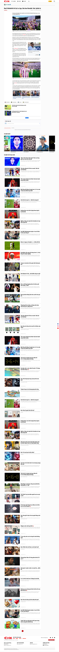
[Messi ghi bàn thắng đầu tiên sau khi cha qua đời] (12, 298)
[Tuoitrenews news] (24, 638)
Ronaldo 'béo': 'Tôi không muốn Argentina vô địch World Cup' (35, 97)
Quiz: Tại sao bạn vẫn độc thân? (27, 452)
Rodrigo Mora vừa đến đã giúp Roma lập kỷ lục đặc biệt (30, 211)
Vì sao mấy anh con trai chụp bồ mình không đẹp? (30, 537)
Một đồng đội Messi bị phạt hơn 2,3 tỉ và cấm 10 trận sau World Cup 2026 (30, 190)
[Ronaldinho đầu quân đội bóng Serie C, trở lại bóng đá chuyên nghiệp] (12, 256)
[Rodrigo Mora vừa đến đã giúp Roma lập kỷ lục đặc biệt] (12, 214)
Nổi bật (19, 1)
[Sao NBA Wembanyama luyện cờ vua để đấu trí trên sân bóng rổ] (12, 235)
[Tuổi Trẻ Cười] (54, 637)
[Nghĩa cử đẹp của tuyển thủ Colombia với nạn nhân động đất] (12, 224)
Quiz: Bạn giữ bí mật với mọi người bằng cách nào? (30, 516)
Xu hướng (14, 1)
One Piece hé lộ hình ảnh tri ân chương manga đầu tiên (30, 463)
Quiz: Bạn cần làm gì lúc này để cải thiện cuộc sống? (30, 327)
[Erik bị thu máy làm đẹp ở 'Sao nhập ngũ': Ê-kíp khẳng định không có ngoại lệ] (42, 143)
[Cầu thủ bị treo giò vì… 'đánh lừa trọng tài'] (12, 203)
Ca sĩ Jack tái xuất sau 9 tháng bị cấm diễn (30, 578)
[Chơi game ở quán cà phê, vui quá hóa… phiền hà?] (12, 571)
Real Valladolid (14, 102)
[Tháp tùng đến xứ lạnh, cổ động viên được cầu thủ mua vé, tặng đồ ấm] (12, 309)
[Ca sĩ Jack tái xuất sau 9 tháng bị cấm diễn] (12, 582)
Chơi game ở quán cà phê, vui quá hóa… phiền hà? (30, 568)
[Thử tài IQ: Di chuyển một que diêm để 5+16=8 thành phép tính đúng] (12, 477)
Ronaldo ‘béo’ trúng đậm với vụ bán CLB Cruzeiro (33, 52)
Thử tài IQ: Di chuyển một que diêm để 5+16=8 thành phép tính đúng (29, 474)
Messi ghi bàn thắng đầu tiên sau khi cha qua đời (30, 295)
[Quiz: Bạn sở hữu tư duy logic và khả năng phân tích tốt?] (29, 143)
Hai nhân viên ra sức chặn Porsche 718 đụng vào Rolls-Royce (30, 369)
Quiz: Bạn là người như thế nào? (27, 410)
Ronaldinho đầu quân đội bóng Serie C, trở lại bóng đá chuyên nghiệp (30, 253)
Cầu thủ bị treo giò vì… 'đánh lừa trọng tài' (30, 200)
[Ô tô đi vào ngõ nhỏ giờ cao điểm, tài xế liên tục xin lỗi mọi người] (12, 508)
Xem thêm (22, 631)
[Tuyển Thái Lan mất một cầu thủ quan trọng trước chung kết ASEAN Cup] (12, 624)
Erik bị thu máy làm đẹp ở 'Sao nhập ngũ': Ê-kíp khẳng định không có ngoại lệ (42, 149)
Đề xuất (24, 1)
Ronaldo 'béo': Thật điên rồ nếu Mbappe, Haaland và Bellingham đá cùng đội (17, 97)
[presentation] (4, 143)
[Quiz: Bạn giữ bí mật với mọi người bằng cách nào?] (12, 519)
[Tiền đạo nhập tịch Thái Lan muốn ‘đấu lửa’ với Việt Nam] (12, 172)
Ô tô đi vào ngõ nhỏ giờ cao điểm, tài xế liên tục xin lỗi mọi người (30, 505)
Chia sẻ (27, 117)
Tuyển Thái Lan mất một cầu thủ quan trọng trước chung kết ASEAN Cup (30, 621)
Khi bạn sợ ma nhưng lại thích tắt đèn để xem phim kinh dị (30, 589)
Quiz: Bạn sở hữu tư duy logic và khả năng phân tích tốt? (29, 150)
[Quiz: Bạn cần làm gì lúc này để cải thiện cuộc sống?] (12, 330)
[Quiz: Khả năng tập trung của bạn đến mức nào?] (12, 382)
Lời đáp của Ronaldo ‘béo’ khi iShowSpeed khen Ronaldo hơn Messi (26, 97)
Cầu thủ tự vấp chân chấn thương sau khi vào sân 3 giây (19, 106)
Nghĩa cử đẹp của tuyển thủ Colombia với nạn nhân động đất (30, 221)
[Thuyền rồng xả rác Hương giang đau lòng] (12, 393)
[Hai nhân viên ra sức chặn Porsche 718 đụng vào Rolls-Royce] (12, 372)
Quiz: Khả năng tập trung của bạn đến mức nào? (30, 379)
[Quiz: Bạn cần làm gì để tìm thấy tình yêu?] (12, 603)
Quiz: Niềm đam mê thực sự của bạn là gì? (30, 547)
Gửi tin (50, 1)
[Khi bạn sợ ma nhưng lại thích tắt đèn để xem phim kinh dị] (12, 592)
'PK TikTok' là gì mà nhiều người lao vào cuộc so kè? (30, 495)
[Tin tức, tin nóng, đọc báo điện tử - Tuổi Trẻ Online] (14, 638)
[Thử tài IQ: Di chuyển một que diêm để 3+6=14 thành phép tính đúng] (12, 361)
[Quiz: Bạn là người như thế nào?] (12, 414)
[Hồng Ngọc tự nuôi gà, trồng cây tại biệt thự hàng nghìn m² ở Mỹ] (12, 487)
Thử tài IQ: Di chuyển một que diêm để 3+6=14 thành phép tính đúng (29, 358)
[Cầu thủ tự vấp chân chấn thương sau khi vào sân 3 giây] (8, 107)
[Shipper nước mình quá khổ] (12, 529)
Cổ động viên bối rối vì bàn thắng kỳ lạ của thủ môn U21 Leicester (19, 112)
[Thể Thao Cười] (29, 5)
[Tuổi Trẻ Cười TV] (52, 637)
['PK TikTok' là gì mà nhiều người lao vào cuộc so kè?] (12, 498)
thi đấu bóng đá (26, 102)
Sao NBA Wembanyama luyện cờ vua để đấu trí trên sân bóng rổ (30, 232)
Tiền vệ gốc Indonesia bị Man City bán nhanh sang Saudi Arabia (30, 179)
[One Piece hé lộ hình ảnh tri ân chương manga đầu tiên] (12, 466)
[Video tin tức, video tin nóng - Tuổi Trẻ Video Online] (20, 638)
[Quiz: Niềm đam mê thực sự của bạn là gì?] (12, 550)
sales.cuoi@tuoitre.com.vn (8, 645)
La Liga (20, 102)
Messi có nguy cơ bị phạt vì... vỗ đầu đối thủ (30, 242)
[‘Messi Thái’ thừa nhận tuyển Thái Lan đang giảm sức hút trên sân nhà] (16, 143)
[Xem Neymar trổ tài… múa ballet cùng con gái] (12, 277)
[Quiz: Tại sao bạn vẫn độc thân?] (12, 456)
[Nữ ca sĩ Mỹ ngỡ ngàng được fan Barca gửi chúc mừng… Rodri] (12, 288)
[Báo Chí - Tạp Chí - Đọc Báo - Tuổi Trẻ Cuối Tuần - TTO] (17, 638)
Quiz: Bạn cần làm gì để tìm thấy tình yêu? (30, 599)
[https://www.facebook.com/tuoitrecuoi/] (50, 637)
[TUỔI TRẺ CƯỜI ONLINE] (8, 638)
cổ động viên (16, 48)
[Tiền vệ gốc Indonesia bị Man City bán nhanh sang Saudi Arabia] (12, 182)
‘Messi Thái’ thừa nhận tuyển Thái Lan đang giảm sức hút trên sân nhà (16, 150)
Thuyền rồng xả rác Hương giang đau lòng (30, 389)
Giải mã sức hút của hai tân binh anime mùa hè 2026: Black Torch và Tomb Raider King (30, 442)
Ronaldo (24, 34)
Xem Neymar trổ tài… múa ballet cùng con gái (30, 273)
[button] (28, 1)
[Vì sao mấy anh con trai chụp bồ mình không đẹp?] (12, 540)
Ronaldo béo (7, 102)
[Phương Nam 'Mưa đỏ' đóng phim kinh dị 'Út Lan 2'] (12, 561)
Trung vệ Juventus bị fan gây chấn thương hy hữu (30, 263)
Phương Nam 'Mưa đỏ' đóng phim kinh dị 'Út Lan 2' (30, 558)
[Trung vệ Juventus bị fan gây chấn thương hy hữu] (12, 266)
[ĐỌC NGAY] (37, 55)
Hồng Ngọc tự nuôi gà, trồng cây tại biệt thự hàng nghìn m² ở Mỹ (30, 484)
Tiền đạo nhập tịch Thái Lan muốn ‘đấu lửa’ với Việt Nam (30, 169)
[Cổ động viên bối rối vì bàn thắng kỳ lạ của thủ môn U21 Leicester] (8, 113)
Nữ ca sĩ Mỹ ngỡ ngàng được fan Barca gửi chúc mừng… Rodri (30, 285)
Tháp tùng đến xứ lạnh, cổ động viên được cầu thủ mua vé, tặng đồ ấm (30, 306)
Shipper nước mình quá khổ (27, 526)
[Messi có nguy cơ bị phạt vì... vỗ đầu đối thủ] (12, 245)
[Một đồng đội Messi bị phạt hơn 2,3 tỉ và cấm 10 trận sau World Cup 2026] (12, 193)
